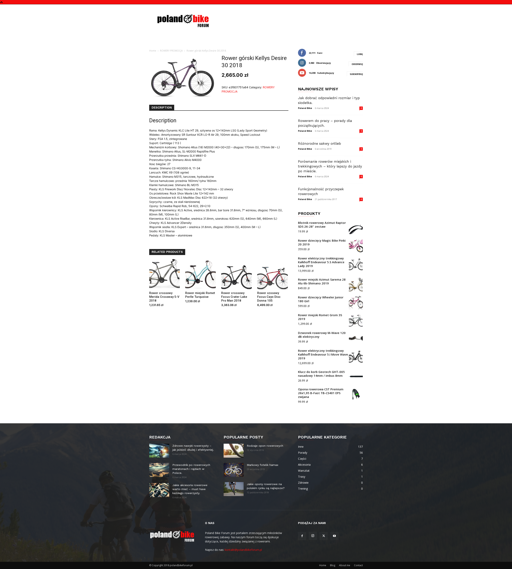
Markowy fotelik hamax (262, 464)
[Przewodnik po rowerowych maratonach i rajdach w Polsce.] (159, 470)
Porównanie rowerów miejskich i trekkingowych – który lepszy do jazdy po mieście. (330, 166)
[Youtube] (334, 536)
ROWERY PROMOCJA (171, 50)
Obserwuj (357, 64)
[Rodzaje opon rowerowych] (234, 451)
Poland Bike (305, 108)
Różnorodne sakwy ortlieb (319, 143)
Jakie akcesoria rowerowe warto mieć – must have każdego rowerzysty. (189, 489)
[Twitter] (324, 536)
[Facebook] (302, 536)
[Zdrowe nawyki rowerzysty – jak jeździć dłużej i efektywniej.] (159, 451)
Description (162, 107)
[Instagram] (313, 536)
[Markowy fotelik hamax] (234, 470)
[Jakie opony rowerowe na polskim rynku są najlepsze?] (234, 489)
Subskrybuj (356, 74)
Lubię (360, 54)
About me (344, 565)
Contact (358, 565)
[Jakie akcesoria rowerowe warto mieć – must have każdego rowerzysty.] (159, 490)
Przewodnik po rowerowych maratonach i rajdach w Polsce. (191, 468)
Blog (332, 565)
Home (152, 50)
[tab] (161, 108)
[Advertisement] (290, 19)
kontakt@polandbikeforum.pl (243, 550)
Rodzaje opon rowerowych (265, 445)
